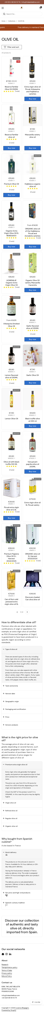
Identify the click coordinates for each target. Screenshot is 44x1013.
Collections (11, 21)
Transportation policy (9, 967)
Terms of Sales (7, 970)
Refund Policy (7, 976)
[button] (22, 650)
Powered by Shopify (9, 1010)
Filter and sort (13, 47)
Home (3, 21)
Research (5, 965)
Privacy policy (7, 973)
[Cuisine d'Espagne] (21, 8)
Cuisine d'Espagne (22, 1008)
